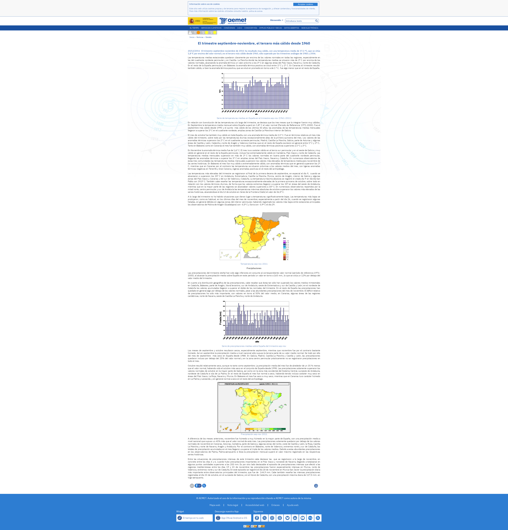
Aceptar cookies (305, 4)
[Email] (192, 487)
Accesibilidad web (254, 505)
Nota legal (232, 505)
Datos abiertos (291, 28)
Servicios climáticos (211, 28)
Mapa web (215, 505)
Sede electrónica (309, 28)
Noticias (200, 37)
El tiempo (194, 28)
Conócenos (229, 28)
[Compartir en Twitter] (204, 486)
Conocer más (250, 28)
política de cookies (255, 11)
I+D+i (239, 28)
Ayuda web (292, 505)
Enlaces (275, 505)
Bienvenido (275, 20)
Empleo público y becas (270, 28)
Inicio (192, 37)
